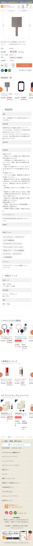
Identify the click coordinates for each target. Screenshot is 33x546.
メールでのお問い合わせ (17, 444)
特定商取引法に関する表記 (20, 525)
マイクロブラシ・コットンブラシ (12, 243)
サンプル (4, 474)
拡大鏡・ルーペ (7, 250)
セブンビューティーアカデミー (11, 465)
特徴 (4, 114)
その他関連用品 (7, 257)
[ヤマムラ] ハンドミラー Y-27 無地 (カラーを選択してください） (6, 338)
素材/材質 (5, 290)
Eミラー (17, 94)
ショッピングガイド (8, 461)
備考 (4, 300)
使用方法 (5, 142)
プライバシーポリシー (16, 528)
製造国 (5, 224)
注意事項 (5, 150)
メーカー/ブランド (8, 214)
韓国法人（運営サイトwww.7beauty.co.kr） (16, 519)
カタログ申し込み (7, 491)
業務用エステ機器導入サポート (11, 483)
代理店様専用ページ (8, 487)
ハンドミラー (7, 253)
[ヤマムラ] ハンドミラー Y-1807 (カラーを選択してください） (20, 338)
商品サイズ (6, 280)
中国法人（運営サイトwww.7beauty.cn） (17, 522)
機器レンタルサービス (8, 478)
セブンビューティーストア (10, 456)
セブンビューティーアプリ (10, 496)
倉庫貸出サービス (7, 500)
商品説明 (5, 124)
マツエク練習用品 (19, 250)
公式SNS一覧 (22, 513)
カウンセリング (17, 253)
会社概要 (7, 525)
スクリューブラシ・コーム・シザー (13, 247)
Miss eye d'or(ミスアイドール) (17, 44)
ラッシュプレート (8, 237)
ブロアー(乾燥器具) (8, 240)
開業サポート (6, 469)
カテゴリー (6, 261)
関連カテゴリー (7, 232)
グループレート (19, 237)
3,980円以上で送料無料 (16, 57)
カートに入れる (24, 65)
